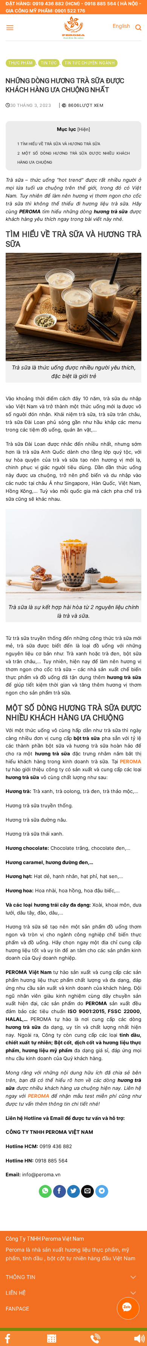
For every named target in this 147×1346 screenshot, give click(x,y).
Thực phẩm (21, 63)
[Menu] (10, 27)
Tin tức (49, 63)
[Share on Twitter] (73, 1191)
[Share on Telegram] (101, 1191)
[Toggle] (133, 1278)
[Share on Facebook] (59, 1191)
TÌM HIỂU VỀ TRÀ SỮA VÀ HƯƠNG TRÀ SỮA (58, 143)
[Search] (138, 27)
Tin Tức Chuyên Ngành (90, 63)
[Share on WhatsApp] (45, 1191)
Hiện (84, 129)
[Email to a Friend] (87, 1191)
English (121, 26)
